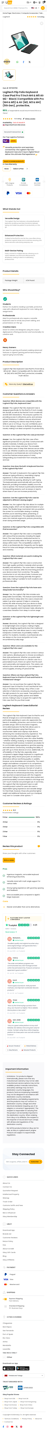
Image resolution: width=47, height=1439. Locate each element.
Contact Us (7, 1187)
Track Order (7, 1202)
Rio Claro (6, 1338)
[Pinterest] (22, 1427)
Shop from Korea (10, 1405)
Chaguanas (7, 1323)
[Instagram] (9, 1427)
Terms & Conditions (11, 1419)
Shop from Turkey (10, 1408)
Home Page (7, 13)
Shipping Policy (9, 1209)
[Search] (43, 8)
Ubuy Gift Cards (9, 1252)
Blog (4, 1256)
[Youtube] (13, 1427)
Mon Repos (7, 1327)
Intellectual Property (11, 1194)
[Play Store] (22, 1369)
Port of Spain (8, 1334)
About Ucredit (8, 1249)
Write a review (9, 860)
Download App (9, 1230)
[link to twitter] (30, 62)
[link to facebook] (23, 62)
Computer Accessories (29, 13)
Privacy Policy (27, 1419)
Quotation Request (10, 1190)
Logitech (6, 17)
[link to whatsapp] (17, 62)
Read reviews (10, 932)
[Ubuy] (9, 2)
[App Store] (9, 1369)
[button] (29, 2)
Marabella (7, 1345)
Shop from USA (9, 1399)
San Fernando (8, 1330)
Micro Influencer (9, 1213)
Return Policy (8, 1241)
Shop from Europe (26, 1408)
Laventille (6, 1349)
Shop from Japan (10, 1402)
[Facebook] (5, 1427)
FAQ (4, 1245)
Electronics (16, 13)
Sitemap (6, 1198)
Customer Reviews (10, 1238)
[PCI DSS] (8, 1388)
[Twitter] (18, 1427)
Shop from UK (23, 1399)
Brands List (7, 1234)
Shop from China (26, 1405)
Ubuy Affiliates (8, 1260)
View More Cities (9, 1353)
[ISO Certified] (24, 1388)
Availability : (8, 122)
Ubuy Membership (10, 1216)
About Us (6, 1183)
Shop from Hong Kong (28, 1402)
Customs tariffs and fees (13, 1205)
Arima (5, 1342)
